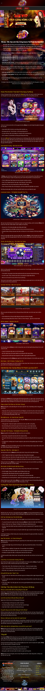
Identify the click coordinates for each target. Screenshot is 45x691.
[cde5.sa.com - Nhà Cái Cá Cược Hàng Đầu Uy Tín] (22, 3)
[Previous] (2, 18)
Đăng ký (37, 667)
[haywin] (34, 689)
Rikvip (37, 44)
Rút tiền (37, 669)
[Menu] (1, 3)
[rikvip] (11, 689)
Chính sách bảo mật (24, 676)
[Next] (43, 18)
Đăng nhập (38, 665)
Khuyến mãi (38, 673)
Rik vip (7, 137)
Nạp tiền (37, 671)
